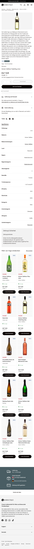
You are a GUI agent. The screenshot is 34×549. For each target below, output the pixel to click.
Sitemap (22, 544)
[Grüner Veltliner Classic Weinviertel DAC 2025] (24, 428)
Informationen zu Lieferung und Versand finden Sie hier (15, 102)
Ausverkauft (23, 81)
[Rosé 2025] (9, 305)
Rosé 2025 (5, 318)
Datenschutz (28, 544)
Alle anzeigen (29, 251)
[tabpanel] (17, 176)
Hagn (3, 64)
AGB (2, 545)
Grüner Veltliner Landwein (7, 277)
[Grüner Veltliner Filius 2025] (24, 263)
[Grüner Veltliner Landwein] (9, 263)
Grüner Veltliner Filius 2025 (24, 277)
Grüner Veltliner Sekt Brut (24, 402)
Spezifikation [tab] (5, 124)
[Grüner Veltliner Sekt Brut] (24, 388)
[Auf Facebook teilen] (9, 118)
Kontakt (3, 544)
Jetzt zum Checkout (17, 87)
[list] (17, 21)
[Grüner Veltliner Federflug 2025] (24, 305)
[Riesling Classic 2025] (9, 388)
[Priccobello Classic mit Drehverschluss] (9, 346)
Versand (8, 77)
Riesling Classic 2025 (8, 401)
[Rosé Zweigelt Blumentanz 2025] (24, 346)
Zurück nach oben (17, 492)
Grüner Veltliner (28, 144)
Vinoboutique (9, 541)
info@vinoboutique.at (20, 1)
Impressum (7, 545)
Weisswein (4, 66)
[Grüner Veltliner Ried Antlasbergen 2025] (9, 428)
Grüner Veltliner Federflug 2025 (22, 319)
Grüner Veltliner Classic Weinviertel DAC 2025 (24, 442)
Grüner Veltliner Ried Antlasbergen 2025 (8, 442)
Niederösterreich (15, 9)
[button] (28, 5)
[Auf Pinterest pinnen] (12, 118)
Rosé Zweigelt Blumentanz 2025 (23, 360)
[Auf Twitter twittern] (6, 118)
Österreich (9, 9)
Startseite (3, 9)
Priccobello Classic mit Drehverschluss (8, 360)
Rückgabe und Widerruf (15, 544)
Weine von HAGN (23, 9)
